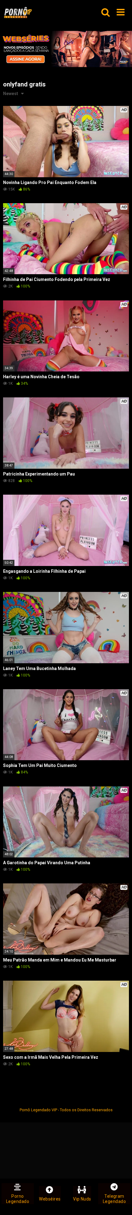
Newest (10, 93)
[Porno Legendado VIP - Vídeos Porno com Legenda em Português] (18, 12)
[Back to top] (120, 1202)
